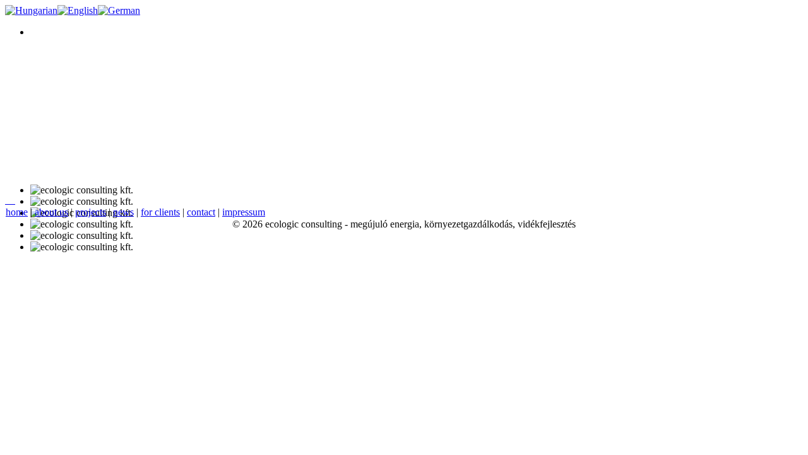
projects (90, 212)
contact (201, 212)
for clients (160, 212)
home (17, 212)
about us (51, 212)
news (123, 212)
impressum (243, 212)
